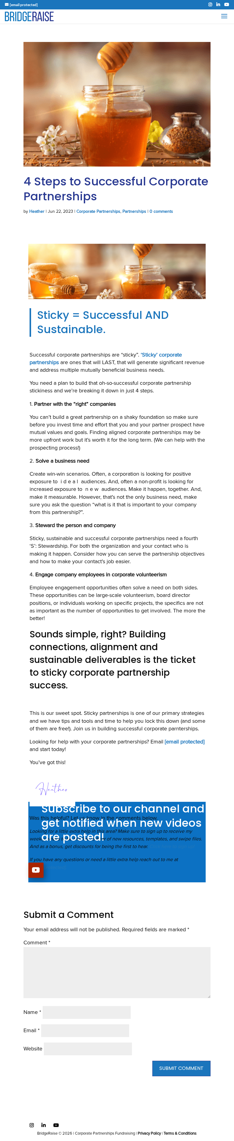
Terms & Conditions (180, 1134)
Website (32, 1049)
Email (31, 1030)
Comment (36, 943)
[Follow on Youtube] (36, 870)
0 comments (161, 211)
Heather (36, 211)
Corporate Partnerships (98, 211)
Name (32, 1012)
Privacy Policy (149, 1134)
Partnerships (134, 211)
